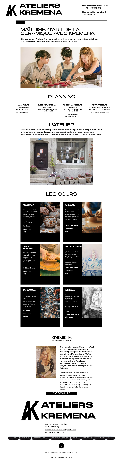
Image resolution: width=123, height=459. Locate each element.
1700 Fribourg (89, 15)
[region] (40, 222)
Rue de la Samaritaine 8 (94, 12)
